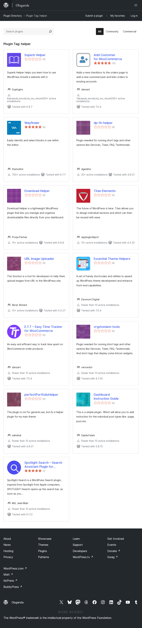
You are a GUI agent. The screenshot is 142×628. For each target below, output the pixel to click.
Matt (8, 574)
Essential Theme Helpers (112, 259)
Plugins (42, 551)
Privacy (8, 557)
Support (78, 544)
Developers (80, 551)
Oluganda (18, 602)
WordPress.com (15, 568)
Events (111, 544)
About (7, 538)
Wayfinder (31, 123)
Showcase (44, 538)
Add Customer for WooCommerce (108, 57)
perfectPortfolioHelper (41, 394)
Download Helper (37, 191)
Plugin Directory (12, 15)
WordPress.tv (83, 557)
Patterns (43, 557)
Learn (76, 538)
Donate (113, 551)
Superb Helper (35, 55)
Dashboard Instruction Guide (106, 396)
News (7, 544)
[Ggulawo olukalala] (136, 5)
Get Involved (115, 538)
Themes (43, 544)
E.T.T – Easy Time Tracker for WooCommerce (43, 329)
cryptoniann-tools (107, 327)
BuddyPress (12, 587)
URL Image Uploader (39, 259)
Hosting (8, 551)
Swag (112, 557)
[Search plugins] (50, 31)
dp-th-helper (103, 123)
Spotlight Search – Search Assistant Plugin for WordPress (43, 465)
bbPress (10, 580)
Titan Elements (105, 191)
